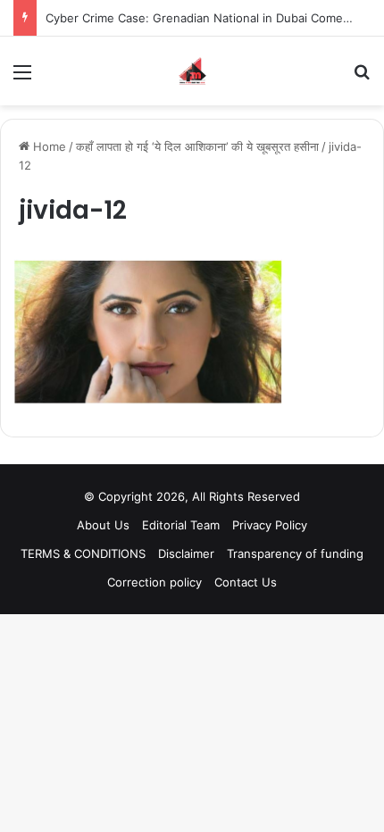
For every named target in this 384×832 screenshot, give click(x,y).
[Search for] (362, 78)
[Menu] (22, 78)
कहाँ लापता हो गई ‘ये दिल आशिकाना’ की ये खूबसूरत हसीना (197, 146)
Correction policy (154, 582)
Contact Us (245, 582)
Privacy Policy (269, 525)
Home (47, 146)
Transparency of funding (295, 553)
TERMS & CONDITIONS (83, 553)
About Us (103, 525)
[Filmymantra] (192, 71)
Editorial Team (181, 525)
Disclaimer (186, 553)
